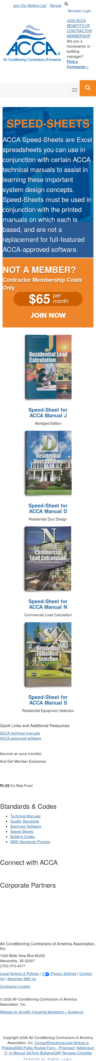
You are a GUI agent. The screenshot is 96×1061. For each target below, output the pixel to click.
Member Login (79, 10)
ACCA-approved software (20, 738)
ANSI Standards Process (30, 841)
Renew (55, 5)
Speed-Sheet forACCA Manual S (48, 699)
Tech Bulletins (42, 1052)
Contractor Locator (15, 986)
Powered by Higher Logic (48, 1059)
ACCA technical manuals (20, 733)
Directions (55, 1042)
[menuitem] (31, 4)
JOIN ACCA (76, 20)
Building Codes (23, 836)
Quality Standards (24, 821)
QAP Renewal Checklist (73, 1052)
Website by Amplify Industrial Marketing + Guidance (41, 1011)
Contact (41, 1042)
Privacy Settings (62, 973)
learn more (36, 773)
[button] (88, 88)
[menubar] (39, 4)
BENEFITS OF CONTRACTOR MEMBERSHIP (79, 30)
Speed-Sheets (21, 831)
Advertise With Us (21, 978)
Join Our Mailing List (29, 5)
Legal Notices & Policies (19, 973)
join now (48, 315)
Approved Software (25, 826)
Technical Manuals (25, 816)
